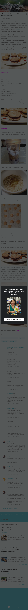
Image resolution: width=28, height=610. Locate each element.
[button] (25, 287)
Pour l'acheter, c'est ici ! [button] (14, 319)
